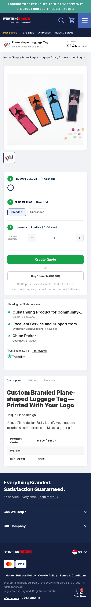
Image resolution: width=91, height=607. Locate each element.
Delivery (49, 380)
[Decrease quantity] (32, 238)
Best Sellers (10, 32)
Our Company (15, 526)
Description (14, 380)
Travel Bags (29, 57)
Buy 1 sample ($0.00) (45, 276)
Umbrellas (44, 32)
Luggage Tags (48, 57)
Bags (16, 57)
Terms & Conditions (73, 575)
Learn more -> (48, 497)
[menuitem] (10, 32)
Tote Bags (27, 32)
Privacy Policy (26, 575)
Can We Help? (15, 512)
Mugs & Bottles (64, 32)
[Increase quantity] (79, 238)
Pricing (32, 380)
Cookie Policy (47, 575)
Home (7, 57)
